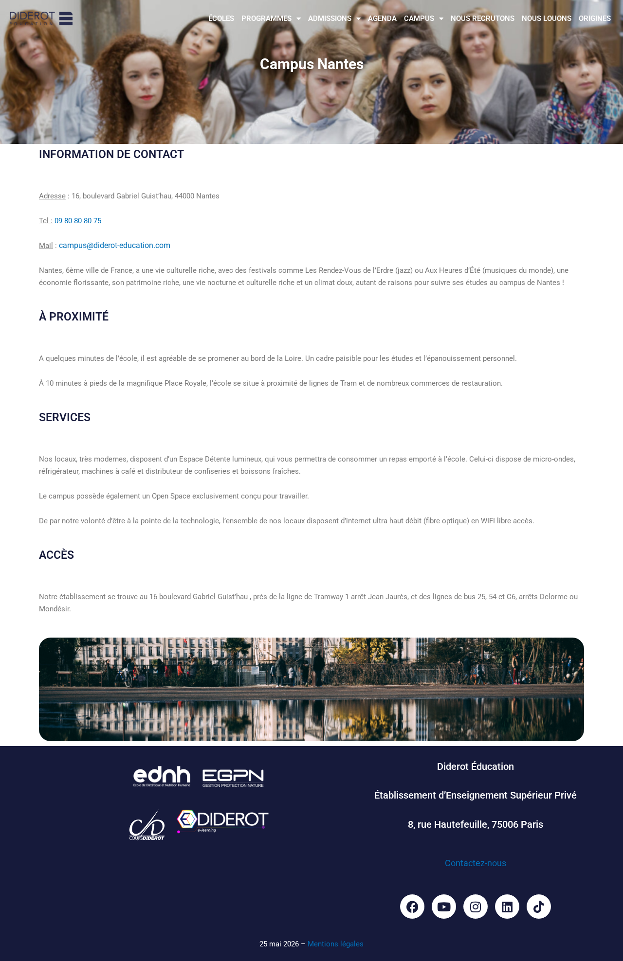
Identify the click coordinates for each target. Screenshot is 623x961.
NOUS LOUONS (546, 18)
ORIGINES (595, 18)
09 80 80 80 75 (78, 220)
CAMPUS (419, 18)
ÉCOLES (221, 18)
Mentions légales (336, 944)
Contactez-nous (475, 863)
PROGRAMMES (266, 18)
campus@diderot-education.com (114, 245)
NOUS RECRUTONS (482, 18)
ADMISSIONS (329, 18)
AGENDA (382, 18)
